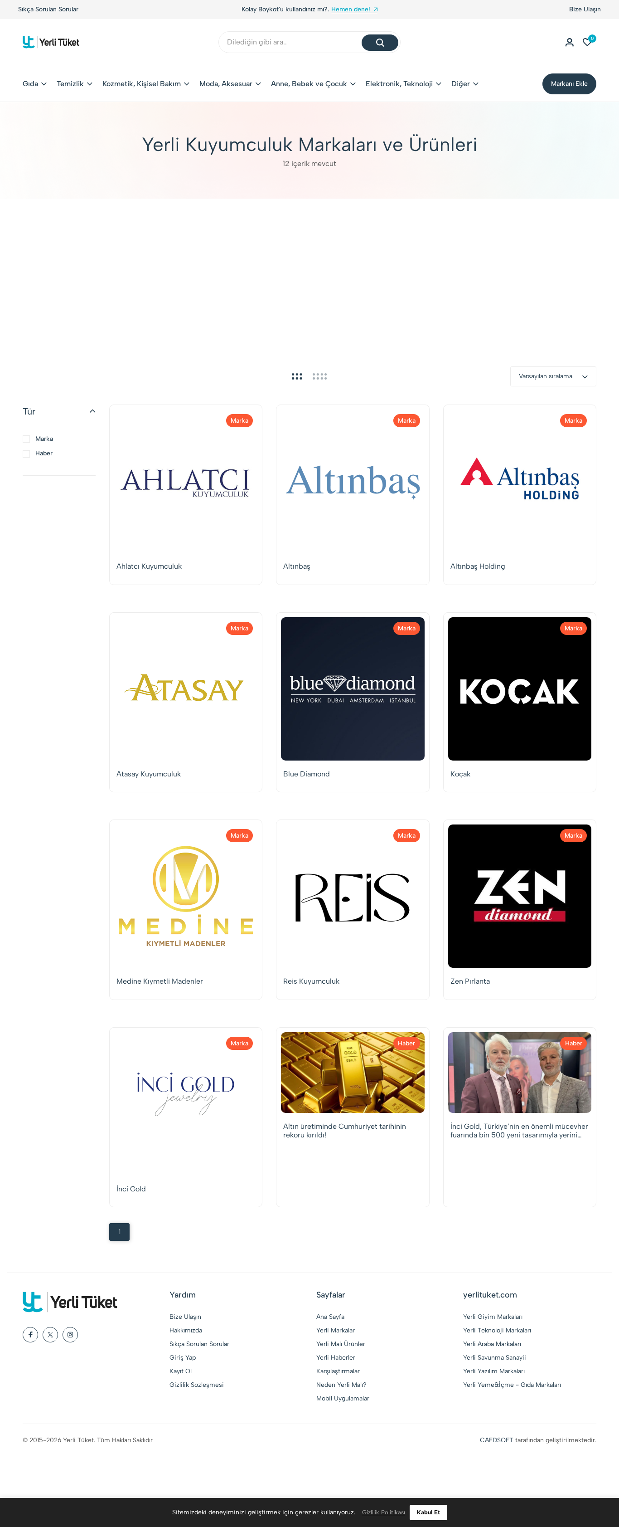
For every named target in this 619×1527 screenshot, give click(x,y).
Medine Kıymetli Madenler (159, 981)
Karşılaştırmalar (338, 1371)
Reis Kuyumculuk (311, 981)
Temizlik (70, 83)
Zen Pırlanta (470, 981)
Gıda (30, 83)
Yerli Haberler (335, 1357)
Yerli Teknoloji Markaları (497, 1330)
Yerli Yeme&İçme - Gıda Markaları (512, 1385)
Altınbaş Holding (477, 566)
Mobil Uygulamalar (342, 1398)
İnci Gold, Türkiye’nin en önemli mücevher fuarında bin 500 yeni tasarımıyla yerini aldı (519, 1130)
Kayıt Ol (180, 1371)
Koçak (460, 774)
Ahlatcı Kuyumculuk (149, 566)
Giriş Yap (182, 1357)
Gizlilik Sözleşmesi (196, 1385)
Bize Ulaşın (585, 9)
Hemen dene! (350, 9)
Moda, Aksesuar (225, 83)
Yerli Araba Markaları (492, 1344)
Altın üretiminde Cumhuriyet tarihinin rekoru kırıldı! (344, 1130)
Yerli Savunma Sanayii (494, 1357)
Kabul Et (428, 1512)
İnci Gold (131, 1189)
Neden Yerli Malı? (341, 1385)
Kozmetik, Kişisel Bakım (141, 83)
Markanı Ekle (569, 84)
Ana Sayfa (330, 1317)
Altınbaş (296, 566)
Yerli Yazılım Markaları (494, 1371)
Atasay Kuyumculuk (148, 774)
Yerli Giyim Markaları (492, 1317)
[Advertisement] (309, 266)
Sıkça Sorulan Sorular (48, 9)
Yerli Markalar (335, 1330)
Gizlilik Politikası (383, 1512)
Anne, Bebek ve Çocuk (309, 83)
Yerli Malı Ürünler (340, 1344)
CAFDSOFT (496, 1440)
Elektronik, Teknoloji (399, 83)
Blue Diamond (306, 774)
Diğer (460, 83)
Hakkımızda (185, 1330)
